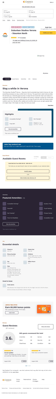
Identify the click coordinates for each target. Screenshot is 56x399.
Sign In (51, 2)
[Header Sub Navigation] (3, 2)
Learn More (15, 372)
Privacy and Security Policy (15, 388)
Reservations (27, 379)
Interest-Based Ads (27, 388)
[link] (11, 312)
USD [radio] (44, 157)
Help (43, 379)
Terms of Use (4, 388)
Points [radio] (49, 157)
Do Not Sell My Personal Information (41, 388)
